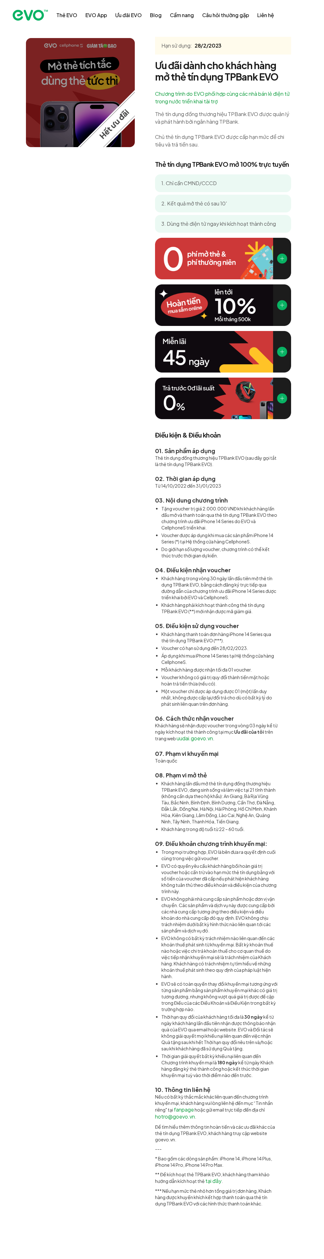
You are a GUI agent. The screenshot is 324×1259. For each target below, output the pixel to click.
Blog (156, 15)
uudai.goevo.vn (195, 738)
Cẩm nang (182, 15)
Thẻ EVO (66, 15)
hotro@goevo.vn (175, 1116)
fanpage (184, 1109)
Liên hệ (265, 15)
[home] (30, 15)
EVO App (96, 15)
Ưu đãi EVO (128, 15)
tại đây (213, 1181)
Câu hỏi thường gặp (225, 15)
